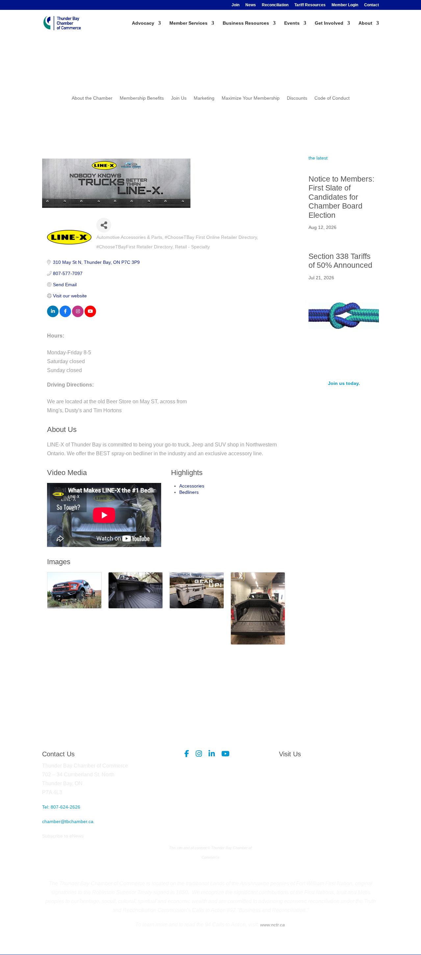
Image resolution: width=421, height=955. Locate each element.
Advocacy (143, 23)
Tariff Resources (310, 5)
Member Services (188, 23)
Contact (371, 5)
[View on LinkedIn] (53, 315)
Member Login (345, 5)
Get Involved (329, 23)
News (250, 5)
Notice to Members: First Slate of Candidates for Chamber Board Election (341, 197)
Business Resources (246, 23)
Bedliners (189, 492)
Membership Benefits (142, 98)
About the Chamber (92, 98)
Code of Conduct (332, 98)
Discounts (297, 98)
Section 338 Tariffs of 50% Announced (340, 261)
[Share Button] (103, 225)
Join (235, 5)
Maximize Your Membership (251, 98)
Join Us (178, 98)
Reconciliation (275, 5)
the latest (318, 158)
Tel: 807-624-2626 (61, 807)
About (365, 23)
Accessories (191, 486)
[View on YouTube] (90, 315)
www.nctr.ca (272, 924)
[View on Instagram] (78, 315)
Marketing (204, 98)
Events (292, 23)
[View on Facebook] (65, 315)
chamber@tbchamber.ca (67, 821)
